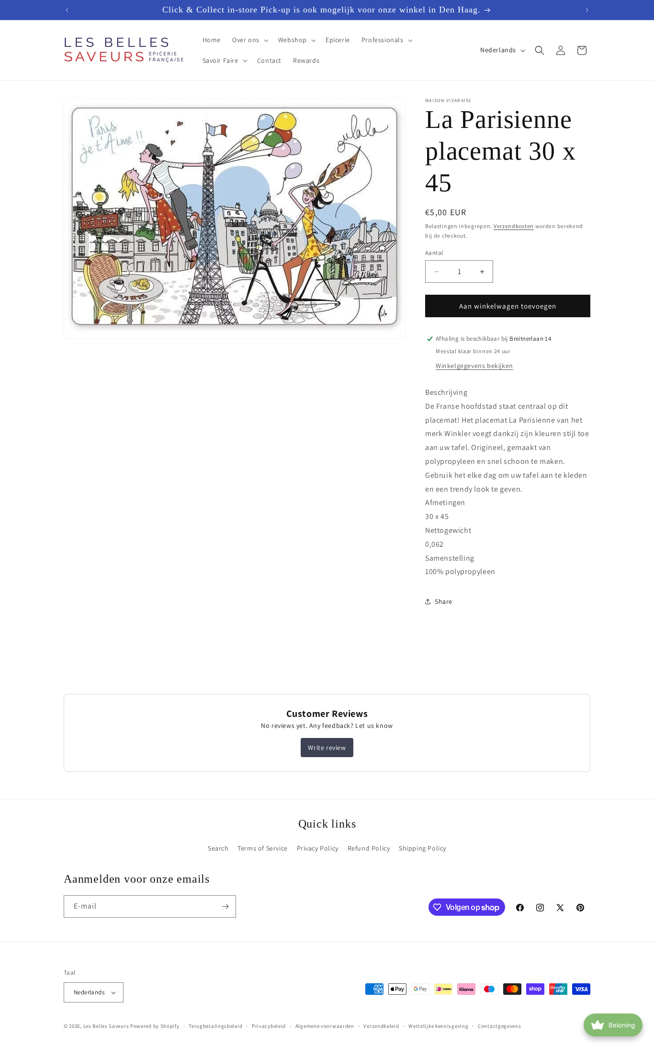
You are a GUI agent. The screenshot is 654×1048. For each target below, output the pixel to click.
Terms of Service (262, 848)
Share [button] (443, 601)
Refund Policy (369, 848)
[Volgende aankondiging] (587, 10)
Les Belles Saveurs (106, 1026)
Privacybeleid (269, 1026)
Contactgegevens (499, 1026)
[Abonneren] (225, 906)
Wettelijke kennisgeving (438, 1026)
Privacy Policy (317, 848)
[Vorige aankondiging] (67, 10)
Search (218, 848)
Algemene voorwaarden (324, 1026)
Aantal (434, 253)
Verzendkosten (514, 226)
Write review (327, 747)
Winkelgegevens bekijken (474, 365)
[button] (249, 40)
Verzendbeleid (381, 1026)
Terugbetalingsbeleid (215, 1026)
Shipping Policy (422, 848)
